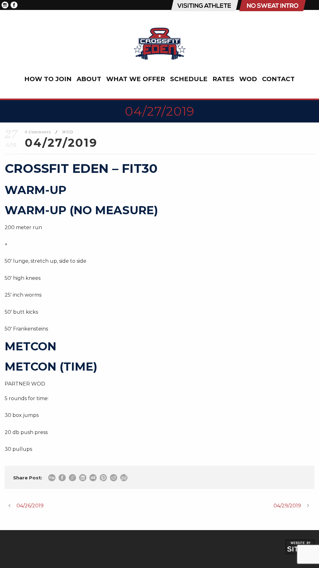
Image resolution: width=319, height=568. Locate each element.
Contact (278, 79)
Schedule (188, 79)
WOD (248, 79)
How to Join (48, 79)
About (89, 79)
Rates (223, 79)
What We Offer (135, 79)
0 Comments (38, 132)
